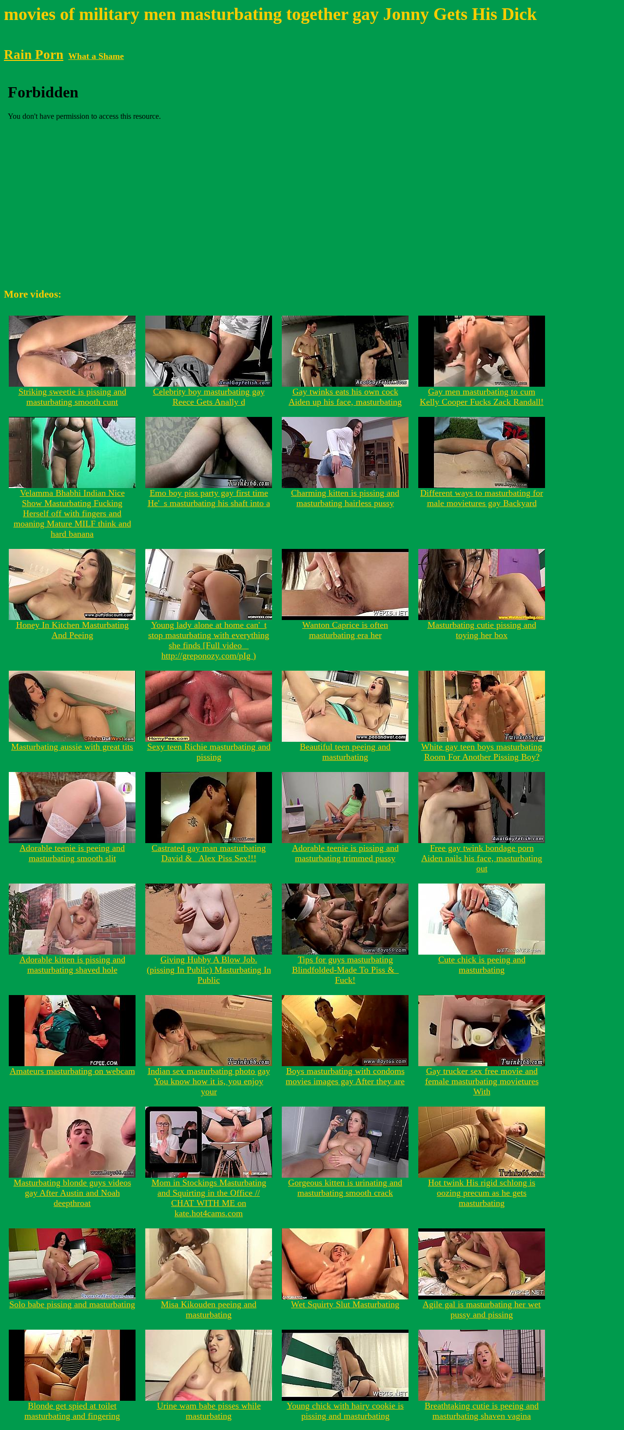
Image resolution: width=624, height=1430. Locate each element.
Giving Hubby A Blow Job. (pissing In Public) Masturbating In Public (209, 970)
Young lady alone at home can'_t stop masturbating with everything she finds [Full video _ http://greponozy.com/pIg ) (208, 640)
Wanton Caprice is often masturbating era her (345, 630)
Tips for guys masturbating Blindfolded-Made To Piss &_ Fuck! (345, 970)
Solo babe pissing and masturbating (72, 1304)
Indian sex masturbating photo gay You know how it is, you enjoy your (209, 1081)
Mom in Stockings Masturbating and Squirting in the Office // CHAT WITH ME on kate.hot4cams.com (209, 1198)
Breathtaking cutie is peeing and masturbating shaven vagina (482, 1411)
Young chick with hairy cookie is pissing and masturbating (345, 1411)
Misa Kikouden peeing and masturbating (208, 1309)
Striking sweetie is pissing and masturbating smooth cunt (72, 397)
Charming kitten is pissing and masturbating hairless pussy (345, 498)
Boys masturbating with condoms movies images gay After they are (345, 1076)
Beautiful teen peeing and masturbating (345, 752)
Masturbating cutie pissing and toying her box (482, 630)
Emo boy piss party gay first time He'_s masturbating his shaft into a (209, 498)
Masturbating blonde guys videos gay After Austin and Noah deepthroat (72, 1193)
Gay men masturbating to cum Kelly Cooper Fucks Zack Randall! (482, 397)
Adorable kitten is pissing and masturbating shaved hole (72, 965)
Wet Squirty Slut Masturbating (345, 1304)
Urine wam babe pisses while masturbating (209, 1411)
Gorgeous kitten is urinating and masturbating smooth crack (345, 1188)
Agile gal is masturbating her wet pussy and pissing (482, 1309)
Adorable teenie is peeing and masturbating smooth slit (72, 853)
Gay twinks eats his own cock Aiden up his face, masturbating (345, 397)
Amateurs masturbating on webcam (72, 1071)
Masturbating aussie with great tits (72, 747)
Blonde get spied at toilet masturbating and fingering (72, 1411)
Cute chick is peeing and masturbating (482, 965)
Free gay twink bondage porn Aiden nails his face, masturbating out (481, 858)
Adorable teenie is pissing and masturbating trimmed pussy (345, 853)
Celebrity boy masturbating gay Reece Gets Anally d (209, 397)
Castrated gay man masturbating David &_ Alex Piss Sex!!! (209, 853)
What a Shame (96, 56)
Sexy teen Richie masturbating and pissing (209, 752)
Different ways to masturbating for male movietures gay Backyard (481, 498)
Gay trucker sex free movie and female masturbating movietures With (482, 1081)
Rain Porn (33, 54)
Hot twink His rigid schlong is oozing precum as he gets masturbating (481, 1193)
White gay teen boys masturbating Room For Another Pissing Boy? (481, 752)
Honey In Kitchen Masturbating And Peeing (72, 630)
